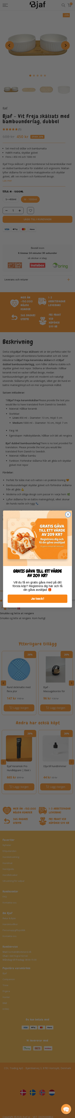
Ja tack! (37, 599)
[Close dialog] (68, 514)
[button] (66, 1109)
